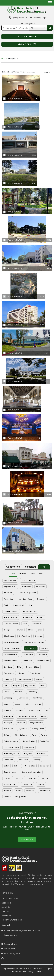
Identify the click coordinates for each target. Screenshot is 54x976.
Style (33, 573)
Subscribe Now (27, 839)
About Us (5, 907)
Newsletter (6, 915)
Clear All (47, 72)
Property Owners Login (11, 920)
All (44, 566)
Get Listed (6, 903)
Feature (23, 573)
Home (4, 58)
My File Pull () (28, 44)
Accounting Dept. (12, 953)
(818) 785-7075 (11, 935)
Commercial (13, 566)
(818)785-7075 (20, 17)
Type (13, 573)
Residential (30, 566)
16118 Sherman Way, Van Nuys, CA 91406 (22, 930)
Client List (5, 911)
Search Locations (9, 898)
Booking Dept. (40, 17)
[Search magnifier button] (50, 28)
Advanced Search (27, 36)
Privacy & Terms (33, 971)
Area (41, 573)
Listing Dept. (29, 23)
